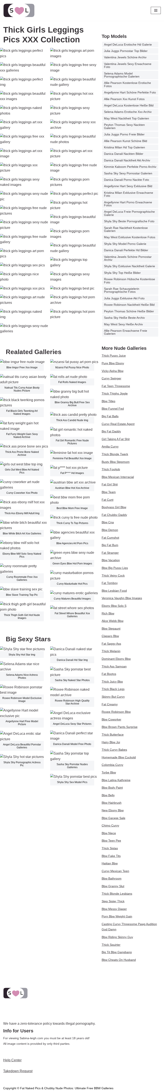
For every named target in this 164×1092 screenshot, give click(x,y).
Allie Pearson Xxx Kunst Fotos (124, 99)
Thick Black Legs (113, 689)
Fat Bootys (109, 674)
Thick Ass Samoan (114, 666)
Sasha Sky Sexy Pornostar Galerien (128, 173)
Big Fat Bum (110, 545)
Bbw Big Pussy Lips (115, 568)
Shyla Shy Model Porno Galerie (125, 243)
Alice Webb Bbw (112, 621)
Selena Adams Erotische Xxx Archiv (128, 111)
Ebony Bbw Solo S (114, 605)
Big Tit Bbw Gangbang (117, 952)
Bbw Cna (108, 522)
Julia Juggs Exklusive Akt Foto (124, 298)
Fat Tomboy (110, 583)
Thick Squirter (111, 944)
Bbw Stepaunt (111, 628)
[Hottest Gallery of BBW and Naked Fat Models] (19, 10)
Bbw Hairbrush (112, 802)
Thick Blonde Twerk (115, 454)
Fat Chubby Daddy (114, 515)
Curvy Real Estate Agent (118, 424)
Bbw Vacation (111, 560)
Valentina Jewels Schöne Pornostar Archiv (128, 258)
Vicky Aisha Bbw (112, 371)
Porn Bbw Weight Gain (117, 916)
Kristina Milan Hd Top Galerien (124, 147)
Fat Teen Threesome (116, 386)
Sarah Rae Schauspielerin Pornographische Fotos (121, 290)
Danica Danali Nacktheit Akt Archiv (127, 160)
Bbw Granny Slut (113, 886)
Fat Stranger (110, 552)
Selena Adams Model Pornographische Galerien (121, 75)
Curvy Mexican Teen (115, 871)
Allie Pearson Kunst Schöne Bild (125, 141)
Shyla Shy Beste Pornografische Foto (129, 221)
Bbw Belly (108, 795)
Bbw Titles (108, 401)
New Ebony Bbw (113, 810)
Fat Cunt (107, 499)
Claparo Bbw (110, 636)
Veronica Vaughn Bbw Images (122, 598)
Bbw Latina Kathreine (116, 780)
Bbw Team (109, 492)
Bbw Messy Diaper (114, 909)
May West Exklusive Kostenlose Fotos (129, 237)
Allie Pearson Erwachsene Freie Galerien (125, 332)
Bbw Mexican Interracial (118, 477)
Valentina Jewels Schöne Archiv (125, 57)
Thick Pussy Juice (114, 355)
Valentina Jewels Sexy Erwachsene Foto (127, 65)
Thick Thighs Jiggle (115, 393)
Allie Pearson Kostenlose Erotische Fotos (127, 84)
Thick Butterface (113, 734)
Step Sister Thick (113, 901)
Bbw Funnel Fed (113, 408)
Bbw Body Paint (112, 787)
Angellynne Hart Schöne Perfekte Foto (130, 92)
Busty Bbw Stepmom (116, 461)
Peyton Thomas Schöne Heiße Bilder (129, 311)
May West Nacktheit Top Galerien (126, 118)
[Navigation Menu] (156, 10)
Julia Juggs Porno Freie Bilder (124, 134)
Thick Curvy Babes (114, 749)
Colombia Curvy (112, 764)
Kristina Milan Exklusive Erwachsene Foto (128, 194)
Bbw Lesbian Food (114, 590)
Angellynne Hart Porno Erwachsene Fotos (128, 204)
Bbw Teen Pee (111, 840)
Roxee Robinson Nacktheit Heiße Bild (129, 304)
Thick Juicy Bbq (112, 681)
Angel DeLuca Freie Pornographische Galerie (129, 213)
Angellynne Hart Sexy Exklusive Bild (128, 186)
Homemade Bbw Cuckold (119, 757)
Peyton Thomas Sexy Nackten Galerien (124, 126)
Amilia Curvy (110, 446)
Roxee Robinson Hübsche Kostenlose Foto (129, 280)
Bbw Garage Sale (113, 818)
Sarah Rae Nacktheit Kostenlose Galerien (126, 229)
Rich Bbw (108, 613)
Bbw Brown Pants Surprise (120, 727)
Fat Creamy (110, 704)
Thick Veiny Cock (113, 575)
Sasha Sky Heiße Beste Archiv (124, 317)
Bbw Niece (109, 833)
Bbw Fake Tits (111, 856)
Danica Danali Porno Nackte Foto (126, 179)
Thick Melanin (111, 651)
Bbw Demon (110, 530)
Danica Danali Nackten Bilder (123, 153)
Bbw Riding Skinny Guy (117, 937)
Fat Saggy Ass (111, 643)
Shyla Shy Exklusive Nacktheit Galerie (129, 266)
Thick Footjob (111, 469)
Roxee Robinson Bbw (116, 711)
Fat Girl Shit (110, 484)
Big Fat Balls (110, 416)
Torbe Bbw (109, 772)
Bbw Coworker (111, 719)
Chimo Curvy (110, 825)
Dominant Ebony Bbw (116, 658)
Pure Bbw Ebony (113, 363)
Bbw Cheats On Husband (119, 959)
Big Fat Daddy (111, 431)
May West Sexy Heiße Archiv (123, 324)
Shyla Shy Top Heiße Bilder (122, 272)
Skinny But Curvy (113, 696)
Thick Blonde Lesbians (117, 893)
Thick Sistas (110, 848)
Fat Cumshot (110, 537)
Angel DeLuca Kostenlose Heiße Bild (129, 105)
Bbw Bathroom (112, 878)
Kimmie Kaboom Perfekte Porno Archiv (130, 166)
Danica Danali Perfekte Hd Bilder (126, 250)
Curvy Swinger (111, 378)
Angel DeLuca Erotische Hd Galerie (128, 44)
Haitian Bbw (110, 863)
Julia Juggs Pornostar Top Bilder (126, 51)
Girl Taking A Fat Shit (116, 439)
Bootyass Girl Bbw (114, 507)
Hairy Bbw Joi (111, 742)
